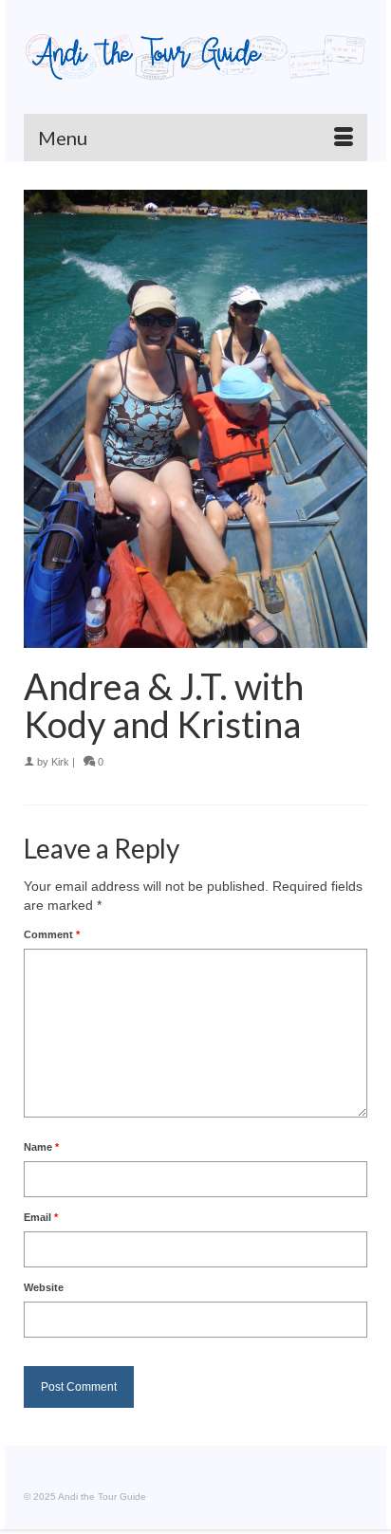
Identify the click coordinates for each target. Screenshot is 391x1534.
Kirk (60, 761)
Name (41, 1147)
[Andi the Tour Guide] (195, 57)
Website (44, 1287)
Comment (52, 934)
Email (41, 1217)
